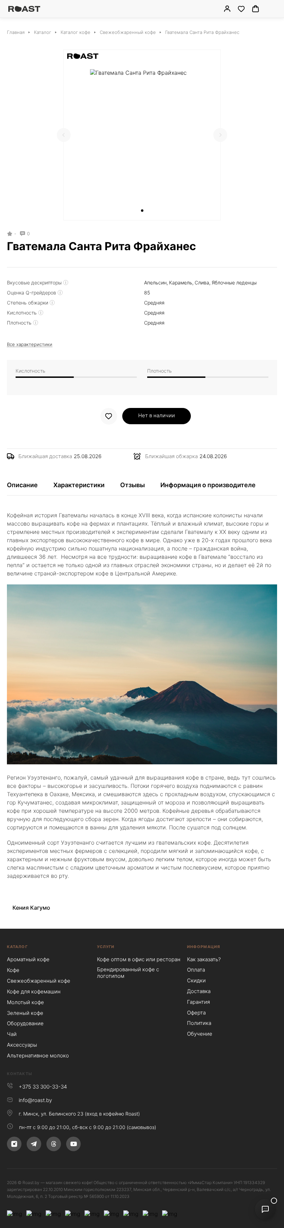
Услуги (106, 946)
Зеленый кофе (25, 1013)
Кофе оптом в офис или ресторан (138, 959)
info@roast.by (35, 1100)
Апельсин (155, 282)
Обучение (199, 1033)
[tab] (142, 210)
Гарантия (198, 1002)
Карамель (180, 282)
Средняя (154, 303)
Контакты (19, 1073)
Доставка (199, 991)
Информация (203, 946)
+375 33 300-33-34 (43, 1086)
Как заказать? (204, 959)
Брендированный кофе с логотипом (128, 972)
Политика (199, 1023)
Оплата (196, 969)
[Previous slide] (64, 135)
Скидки (196, 980)
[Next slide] (220, 135)
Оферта (196, 1012)
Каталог (17, 946)
